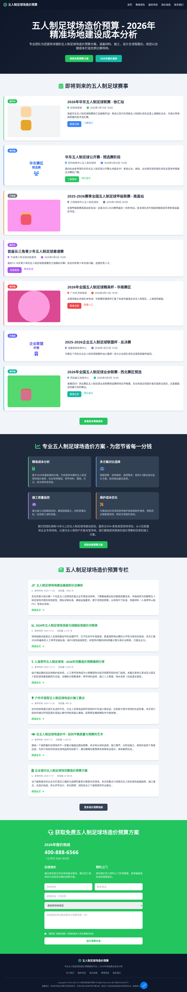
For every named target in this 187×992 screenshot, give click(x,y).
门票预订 (88, 123)
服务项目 (153, 4)
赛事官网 (74, 305)
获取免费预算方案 (79, 58)
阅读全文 (36, 610)
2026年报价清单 (108, 58)
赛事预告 (140, 4)
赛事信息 (74, 394)
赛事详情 (74, 124)
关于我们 (70, 972)
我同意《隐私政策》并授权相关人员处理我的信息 (71, 933)
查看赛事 (14, 270)
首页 (129, 4)
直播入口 (88, 304)
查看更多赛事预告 (93, 421)
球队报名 (86, 178)
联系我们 (178, 4)
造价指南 (166, 4)
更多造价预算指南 (93, 807)
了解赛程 (72, 179)
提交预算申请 (93, 941)
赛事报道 (28, 269)
